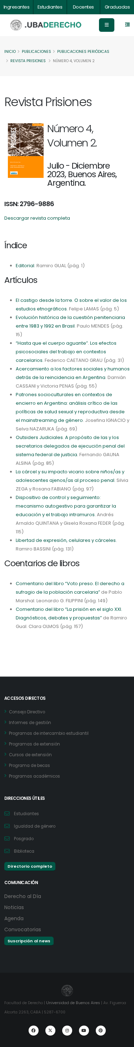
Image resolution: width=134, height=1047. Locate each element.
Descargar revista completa (37, 218)
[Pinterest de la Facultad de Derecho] (101, 1031)
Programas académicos (34, 776)
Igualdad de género (34, 826)
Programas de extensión (34, 744)
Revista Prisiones (28, 61)
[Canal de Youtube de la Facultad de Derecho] (84, 1031)
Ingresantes (17, 7)
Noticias (14, 907)
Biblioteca (24, 851)
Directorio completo (30, 866)
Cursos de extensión (30, 755)
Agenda (14, 918)
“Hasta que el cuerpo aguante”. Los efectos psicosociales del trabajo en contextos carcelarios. (66, 352)
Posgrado (24, 839)
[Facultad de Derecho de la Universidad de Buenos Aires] (46, 25)
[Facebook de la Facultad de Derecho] (34, 1031)
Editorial (25, 265)
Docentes (83, 7)
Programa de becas (29, 765)
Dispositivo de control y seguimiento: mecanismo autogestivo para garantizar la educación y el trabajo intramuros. (66, 506)
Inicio (10, 51)
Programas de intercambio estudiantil (49, 733)
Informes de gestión (30, 723)
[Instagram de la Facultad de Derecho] (67, 1031)
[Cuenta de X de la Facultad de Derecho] (50, 1031)
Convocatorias (22, 929)
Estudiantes (50, 7)
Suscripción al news (29, 941)
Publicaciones (36, 51)
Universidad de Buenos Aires (73, 1003)
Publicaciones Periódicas (83, 51)
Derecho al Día (22, 896)
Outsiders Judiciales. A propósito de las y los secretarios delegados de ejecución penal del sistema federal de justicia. (70, 446)
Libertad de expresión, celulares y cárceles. (66, 540)
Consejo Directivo (27, 712)
